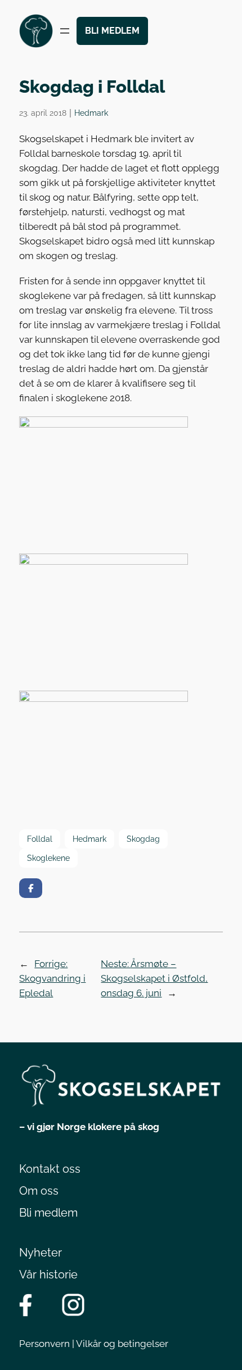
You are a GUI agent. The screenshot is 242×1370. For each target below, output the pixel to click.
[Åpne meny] (64, 31)
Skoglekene (48, 858)
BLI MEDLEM (112, 30)
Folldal (39, 838)
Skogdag (143, 838)
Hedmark (91, 112)
